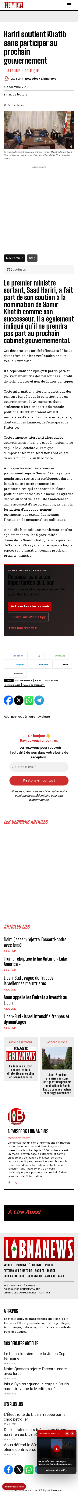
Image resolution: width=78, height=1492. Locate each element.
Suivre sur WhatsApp (28, 617)
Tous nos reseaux (22, 628)
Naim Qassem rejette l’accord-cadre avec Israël (35, 942)
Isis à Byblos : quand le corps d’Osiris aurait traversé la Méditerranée (36, 1386)
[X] (15, 1182)
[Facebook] (9, 1182)
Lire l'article (14, 258)
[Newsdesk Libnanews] (7, 78)
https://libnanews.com (19, 1138)
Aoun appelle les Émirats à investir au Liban (35, 999)
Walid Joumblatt (33, 685)
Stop (32, 258)
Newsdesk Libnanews (40, 78)
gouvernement (23, 680)
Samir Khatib (12, 685)
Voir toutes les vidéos (56, 1470)
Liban (38, 680)
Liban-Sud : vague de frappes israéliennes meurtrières (29, 980)
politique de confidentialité (32, 795)
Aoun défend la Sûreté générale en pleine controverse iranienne (34, 1447)
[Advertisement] (39, 877)
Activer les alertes (14, 1486)
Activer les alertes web (30, 606)
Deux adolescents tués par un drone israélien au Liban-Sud (35, 1432)
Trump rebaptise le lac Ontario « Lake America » (35, 961)
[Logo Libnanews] (13, 5)
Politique (32, 71)
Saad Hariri (51, 680)
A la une (10, 951)
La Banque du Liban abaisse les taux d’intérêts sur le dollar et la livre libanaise (20, 1071)
